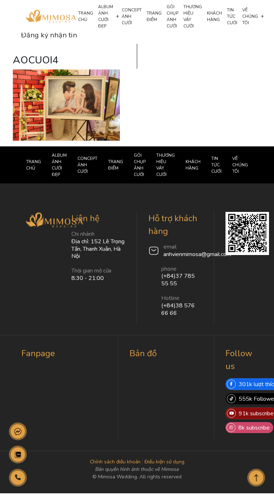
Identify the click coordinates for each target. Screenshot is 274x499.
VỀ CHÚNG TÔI (250, 16)
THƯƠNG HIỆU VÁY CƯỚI (192, 16)
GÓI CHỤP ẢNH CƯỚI (172, 16)
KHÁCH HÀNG (214, 16)
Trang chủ (85, 16)
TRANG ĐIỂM (154, 16)
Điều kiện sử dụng (164, 461)
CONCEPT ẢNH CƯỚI (132, 16)
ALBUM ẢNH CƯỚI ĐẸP (105, 16)
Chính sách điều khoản (115, 461)
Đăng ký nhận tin (49, 35)
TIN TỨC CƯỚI (232, 16)
